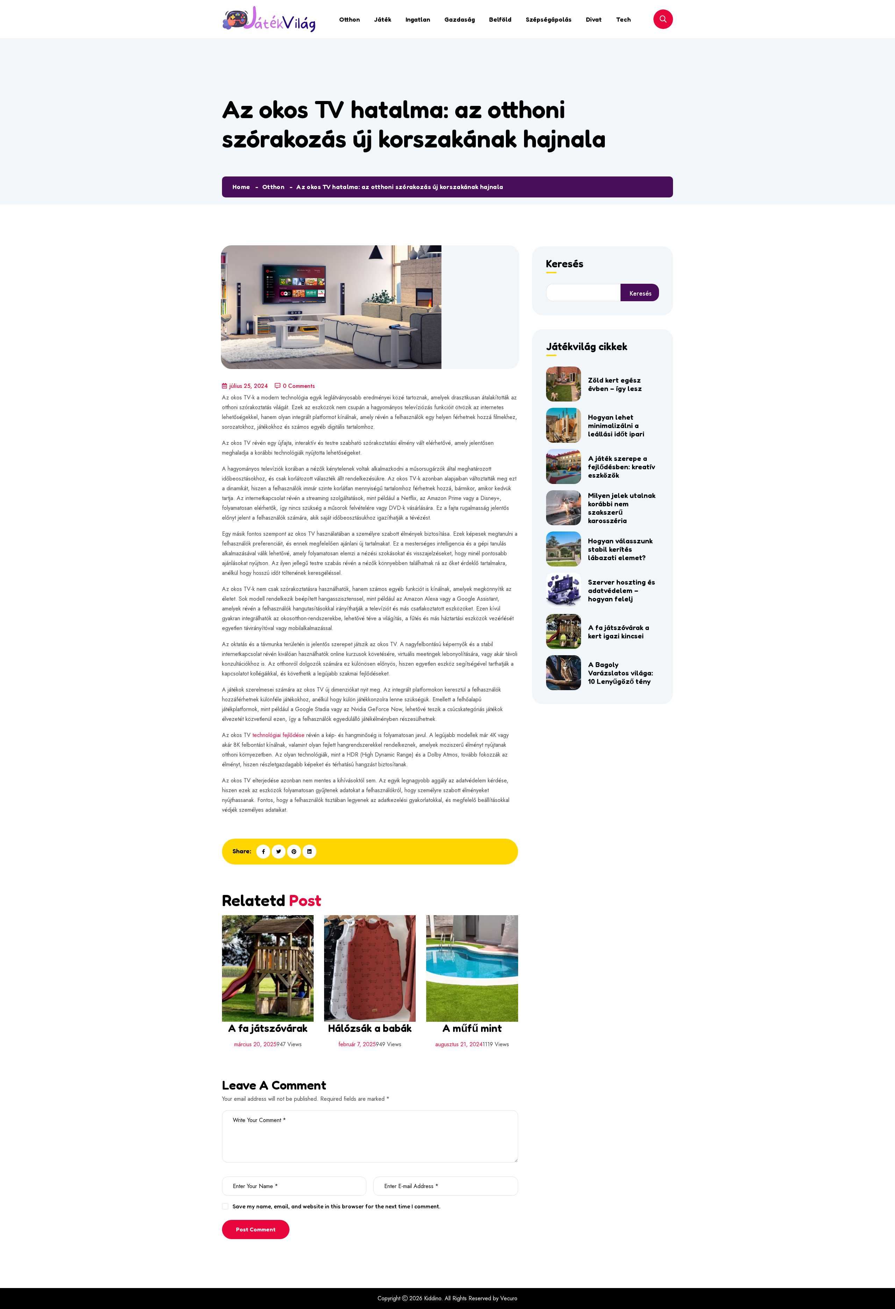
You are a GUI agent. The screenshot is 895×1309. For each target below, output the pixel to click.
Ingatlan (418, 19)
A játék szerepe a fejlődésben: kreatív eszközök (621, 466)
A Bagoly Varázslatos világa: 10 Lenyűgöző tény (620, 673)
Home (241, 186)
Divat (594, 19)
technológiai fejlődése (278, 735)
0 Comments (299, 386)
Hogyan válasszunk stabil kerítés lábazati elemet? (620, 549)
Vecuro (508, 1298)
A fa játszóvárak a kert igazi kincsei (618, 631)
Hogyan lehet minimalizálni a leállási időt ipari (616, 425)
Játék (382, 19)
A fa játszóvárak (268, 1028)
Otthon (349, 19)
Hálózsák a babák (370, 1028)
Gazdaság (459, 19)
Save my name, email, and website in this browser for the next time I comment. (336, 1206)
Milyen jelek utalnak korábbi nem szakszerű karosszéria (622, 508)
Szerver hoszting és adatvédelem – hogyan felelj (621, 590)
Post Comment (255, 1229)
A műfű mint (472, 1028)
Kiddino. (433, 1298)
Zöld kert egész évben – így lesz (615, 384)
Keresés (564, 264)
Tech (623, 19)
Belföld (500, 19)
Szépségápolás (549, 19)
